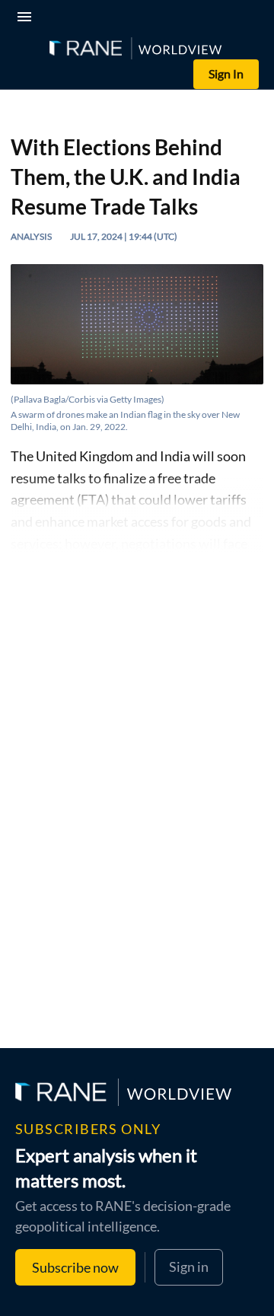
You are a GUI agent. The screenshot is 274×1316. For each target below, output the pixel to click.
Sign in (189, 1266)
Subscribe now (75, 1267)
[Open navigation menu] (27, 19)
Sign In (226, 73)
